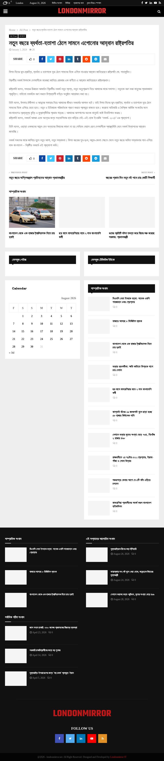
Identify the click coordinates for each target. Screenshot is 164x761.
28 (13, 346)
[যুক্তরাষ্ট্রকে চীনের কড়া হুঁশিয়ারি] (97, 554)
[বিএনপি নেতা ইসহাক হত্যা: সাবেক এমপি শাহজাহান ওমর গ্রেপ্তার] (99, 304)
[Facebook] (59, 738)
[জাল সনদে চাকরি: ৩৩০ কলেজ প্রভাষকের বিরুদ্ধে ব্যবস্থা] (16, 633)
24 (41, 339)
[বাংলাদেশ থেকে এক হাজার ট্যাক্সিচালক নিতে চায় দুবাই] (99, 349)
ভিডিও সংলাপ (57, 3)
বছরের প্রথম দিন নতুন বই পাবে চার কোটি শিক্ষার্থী (130, 177)
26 (61, 339)
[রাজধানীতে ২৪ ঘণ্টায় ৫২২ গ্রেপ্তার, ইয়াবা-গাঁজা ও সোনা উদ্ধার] (99, 463)
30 (31, 346)
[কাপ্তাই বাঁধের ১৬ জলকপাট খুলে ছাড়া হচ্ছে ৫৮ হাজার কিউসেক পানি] (99, 417)
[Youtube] (91, 738)
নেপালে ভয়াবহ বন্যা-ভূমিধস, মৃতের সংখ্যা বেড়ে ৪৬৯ (132, 594)
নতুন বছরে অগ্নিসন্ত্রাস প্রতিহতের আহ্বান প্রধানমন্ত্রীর (37, 177)
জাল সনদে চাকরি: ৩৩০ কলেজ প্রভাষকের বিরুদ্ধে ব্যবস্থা (53, 627)
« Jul (11, 352)
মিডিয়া (67, 3)
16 (31, 331)
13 (71, 323)
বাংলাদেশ (22, 36)
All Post (13, 36)
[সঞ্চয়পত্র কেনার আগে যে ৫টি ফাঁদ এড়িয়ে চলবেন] (99, 485)
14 (13, 331)
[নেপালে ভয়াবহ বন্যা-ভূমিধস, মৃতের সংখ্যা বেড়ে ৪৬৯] (97, 600)
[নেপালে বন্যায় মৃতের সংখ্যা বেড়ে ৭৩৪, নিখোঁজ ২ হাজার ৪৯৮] (99, 440)
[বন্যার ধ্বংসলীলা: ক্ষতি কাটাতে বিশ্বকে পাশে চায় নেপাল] (99, 372)
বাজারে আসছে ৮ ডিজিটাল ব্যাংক (127, 321)
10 (41, 323)
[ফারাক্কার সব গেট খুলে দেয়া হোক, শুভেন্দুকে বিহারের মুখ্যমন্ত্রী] (97, 577)
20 (71, 331)
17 (41, 331)
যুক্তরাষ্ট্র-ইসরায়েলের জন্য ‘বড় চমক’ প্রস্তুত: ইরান (52, 672)
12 (61, 323)
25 (51, 339)
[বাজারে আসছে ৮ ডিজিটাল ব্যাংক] (99, 326)
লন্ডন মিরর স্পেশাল (94, 3)
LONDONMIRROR (82, 11)
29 (22, 346)
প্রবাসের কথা (78, 3)
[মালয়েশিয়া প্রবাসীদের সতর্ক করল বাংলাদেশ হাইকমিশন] (99, 508)
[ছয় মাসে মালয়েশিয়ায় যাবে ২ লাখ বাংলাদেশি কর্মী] (99, 395)
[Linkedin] (81, 738)
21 (13, 339)
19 (61, 331)
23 (31, 339)
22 (22, 339)
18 (51, 331)
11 (51, 323)
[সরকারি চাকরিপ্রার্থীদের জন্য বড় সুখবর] (16, 656)
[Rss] (102, 738)
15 (22, 331)
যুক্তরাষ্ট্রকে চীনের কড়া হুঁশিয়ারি (123, 548)
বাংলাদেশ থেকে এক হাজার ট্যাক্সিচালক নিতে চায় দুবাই (52, 594)
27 (71, 339)
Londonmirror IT (118, 757)
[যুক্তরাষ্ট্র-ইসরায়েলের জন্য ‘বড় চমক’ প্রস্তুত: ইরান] (16, 678)
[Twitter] (70, 738)
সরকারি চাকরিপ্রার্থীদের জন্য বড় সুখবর (45, 650)
